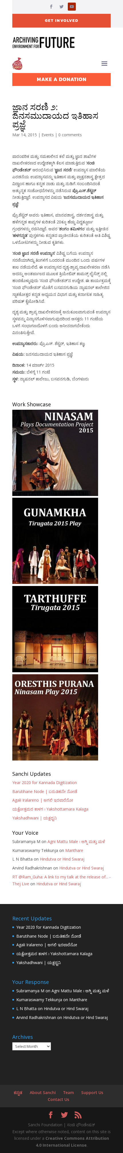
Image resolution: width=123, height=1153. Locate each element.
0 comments (70, 134)
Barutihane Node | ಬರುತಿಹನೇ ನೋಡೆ (44, 791)
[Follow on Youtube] (72, 7)
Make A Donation (61, 79)
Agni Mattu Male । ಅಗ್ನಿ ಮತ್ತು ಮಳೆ (76, 841)
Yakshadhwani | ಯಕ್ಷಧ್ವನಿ (34, 818)
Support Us (92, 1092)
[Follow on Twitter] (61, 7)
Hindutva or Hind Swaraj (62, 859)
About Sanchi (43, 1092)
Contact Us (58, 1099)
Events (47, 134)
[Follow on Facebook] (51, 7)
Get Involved (61, 21)
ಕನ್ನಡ (18, 1092)
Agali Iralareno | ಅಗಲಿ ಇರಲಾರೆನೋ (42, 800)
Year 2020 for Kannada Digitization (44, 782)
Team (68, 1092)
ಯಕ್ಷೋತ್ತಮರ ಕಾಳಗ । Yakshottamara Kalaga (50, 809)
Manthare (74, 850)
